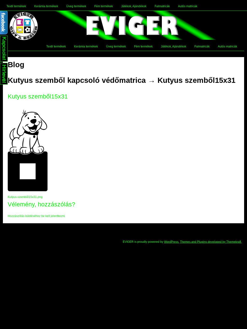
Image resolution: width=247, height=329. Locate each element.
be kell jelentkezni (53, 216)
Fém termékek (103, 6)
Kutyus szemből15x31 (196, 80)
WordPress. (171, 241)
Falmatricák (162, 6)
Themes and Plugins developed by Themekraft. (211, 241)
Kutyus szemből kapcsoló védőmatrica (77, 80)
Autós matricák (187, 6)
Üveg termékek (76, 6)
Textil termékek (16, 6)
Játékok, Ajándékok (133, 6)
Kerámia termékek (46, 6)
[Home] (23, 26)
